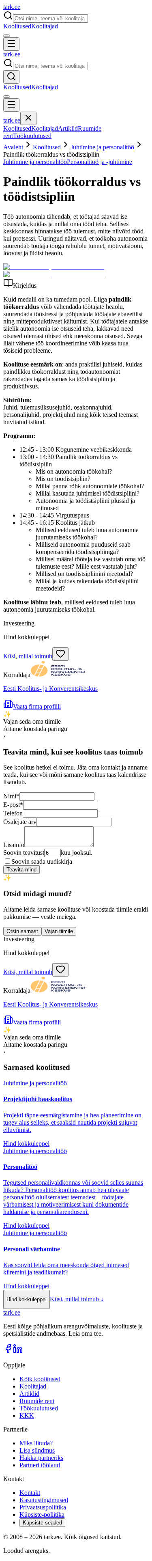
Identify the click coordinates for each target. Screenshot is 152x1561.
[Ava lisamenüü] (6, 35)
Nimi (11, 796)
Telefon (13, 813)
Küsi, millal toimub (27, 656)
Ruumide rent (36, 1400)
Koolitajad (44, 26)
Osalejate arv (19, 821)
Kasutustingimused (43, 1499)
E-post (13, 804)
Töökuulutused (32, 135)
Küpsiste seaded (42, 1523)
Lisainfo (13, 844)
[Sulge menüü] (28, 118)
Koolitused (17, 26)
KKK (26, 1415)
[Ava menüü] (11, 44)
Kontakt (29, 1492)
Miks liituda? (36, 1443)
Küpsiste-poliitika (41, 1514)
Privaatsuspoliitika (42, 1507)
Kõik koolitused (39, 1379)
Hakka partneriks (41, 1457)
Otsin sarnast (22, 931)
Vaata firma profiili (37, 706)
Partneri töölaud (39, 1465)
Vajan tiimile (59, 931)
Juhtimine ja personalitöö (102, 147)
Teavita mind (21, 870)
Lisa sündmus (37, 1450)
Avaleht (13, 147)
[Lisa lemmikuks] (60, 654)
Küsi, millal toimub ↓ (77, 1299)
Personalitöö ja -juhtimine (99, 161)
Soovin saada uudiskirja (41, 861)
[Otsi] (11, 77)
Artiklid (68, 128)
